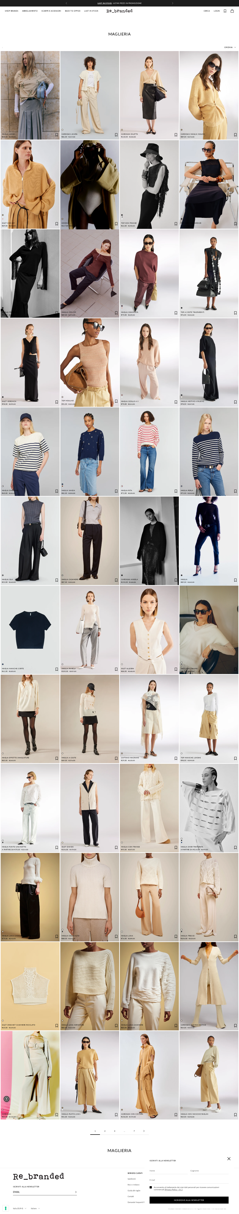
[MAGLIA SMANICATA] (149, 273)
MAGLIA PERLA (187, 490)
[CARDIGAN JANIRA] (89, 95)
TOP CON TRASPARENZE (191, 223)
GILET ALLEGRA (127, 668)
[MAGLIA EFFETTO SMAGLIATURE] (30, 719)
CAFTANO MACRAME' (130, 758)
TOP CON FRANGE (129, 223)
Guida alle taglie (134, 1190)
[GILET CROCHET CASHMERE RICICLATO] (30, 986)
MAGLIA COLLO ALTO (71, 936)
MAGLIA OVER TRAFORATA (192, 847)
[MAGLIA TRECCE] (208, 897)
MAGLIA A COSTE (69, 758)
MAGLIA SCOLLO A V (130, 401)
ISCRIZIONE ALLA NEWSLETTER (189, 1200)
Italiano (34, 1208)
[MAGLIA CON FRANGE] (149, 808)
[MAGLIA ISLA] (30, 541)
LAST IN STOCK (91, 11)
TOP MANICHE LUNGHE (191, 758)
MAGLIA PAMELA (69, 668)
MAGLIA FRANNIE (9, 312)
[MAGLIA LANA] (149, 897)
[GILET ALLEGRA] (149, 630)
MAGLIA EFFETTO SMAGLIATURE (15, 758)
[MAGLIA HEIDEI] (30, 95)
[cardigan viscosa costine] (209, 986)
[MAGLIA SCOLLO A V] (149, 362)
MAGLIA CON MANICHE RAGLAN (194, 1114)
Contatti (131, 1196)
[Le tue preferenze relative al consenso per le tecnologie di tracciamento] (6, 1208)
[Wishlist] (225, 11)
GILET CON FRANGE (189, 668)
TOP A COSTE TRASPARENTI (192, 312)
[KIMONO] (89, 185)
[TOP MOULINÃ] (89, 362)
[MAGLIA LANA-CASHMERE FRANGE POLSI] (30, 897)
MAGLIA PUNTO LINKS (71, 1114)
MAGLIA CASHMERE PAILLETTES (75, 579)
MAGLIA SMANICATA (129, 312)
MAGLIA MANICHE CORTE (13, 668)
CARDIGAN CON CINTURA (132, 1114)
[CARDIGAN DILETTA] (149, 95)
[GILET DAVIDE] (89, 808)
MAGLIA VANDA (68, 490)
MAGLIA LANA (127, 936)
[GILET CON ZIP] (30, 184)
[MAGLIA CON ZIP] (89, 273)
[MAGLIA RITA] (149, 451)
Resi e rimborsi (133, 1185)
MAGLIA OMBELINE (10, 490)
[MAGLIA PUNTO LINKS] (89, 1075)
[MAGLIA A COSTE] (89, 719)
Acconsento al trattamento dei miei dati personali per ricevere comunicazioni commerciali (186, 1188)
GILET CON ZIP (8, 223)
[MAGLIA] (209, 542)
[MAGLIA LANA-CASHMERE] (149, 986)
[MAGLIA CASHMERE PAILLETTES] (89, 541)
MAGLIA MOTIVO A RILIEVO (192, 401)
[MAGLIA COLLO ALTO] (89, 897)
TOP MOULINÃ (68, 401)
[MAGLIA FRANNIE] (30, 273)
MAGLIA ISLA (7, 579)
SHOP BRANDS (11, 11)
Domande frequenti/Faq (137, 1202)
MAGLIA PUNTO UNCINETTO (14, 847)
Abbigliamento (30, 11)
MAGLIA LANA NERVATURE (73, 1025)
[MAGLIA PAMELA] (89, 630)
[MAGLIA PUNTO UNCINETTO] (30, 808)
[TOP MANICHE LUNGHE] (209, 719)
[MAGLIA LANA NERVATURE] (89, 986)
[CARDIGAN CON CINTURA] (149, 1075)
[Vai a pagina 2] (144, 1131)
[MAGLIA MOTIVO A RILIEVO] (208, 362)
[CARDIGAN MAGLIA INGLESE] (209, 95)
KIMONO (65, 223)
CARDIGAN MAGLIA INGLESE (193, 134)
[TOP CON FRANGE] (149, 184)
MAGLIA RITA (126, 490)
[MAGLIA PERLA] (209, 451)
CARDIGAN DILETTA (129, 134)
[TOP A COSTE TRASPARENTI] (209, 273)
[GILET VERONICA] (30, 362)
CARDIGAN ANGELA (129, 579)
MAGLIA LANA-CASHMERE (132, 1025)
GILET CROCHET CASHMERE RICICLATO (18, 1025)
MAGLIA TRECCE (188, 936)
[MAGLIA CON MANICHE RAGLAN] (209, 1075)
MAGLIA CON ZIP (69, 312)
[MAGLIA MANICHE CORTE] (30, 630)
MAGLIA (184, 579)
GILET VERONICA (9, 401)
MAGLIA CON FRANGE (130, 847)
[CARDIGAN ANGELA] (149, 541)
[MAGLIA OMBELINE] (30, 451)
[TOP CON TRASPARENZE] (209, 184)
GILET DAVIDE (68, 847)
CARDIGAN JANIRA (70, 134)
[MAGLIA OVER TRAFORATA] (208, 808)
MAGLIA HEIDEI (8, 134)
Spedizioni (132, 1179)
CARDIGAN (6, 1114)
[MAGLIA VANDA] (89, 451)
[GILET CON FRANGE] (208, 630)
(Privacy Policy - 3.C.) (174, 1189)
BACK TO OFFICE (72, 11)
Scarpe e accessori (51, 11)
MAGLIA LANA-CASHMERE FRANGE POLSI (19, 936)
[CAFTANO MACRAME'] (149, 719)
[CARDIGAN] (30, 1075)
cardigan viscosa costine (193, 1025)
